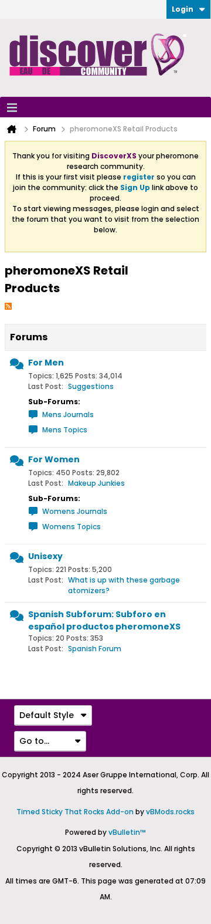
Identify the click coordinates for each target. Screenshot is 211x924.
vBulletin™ (127, 832)
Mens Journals (68, 414)
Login (182, 9)
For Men (46, 362)
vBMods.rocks (170, 812)
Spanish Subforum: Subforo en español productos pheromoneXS (104, 620)
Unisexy (45, 556)
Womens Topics (71, 527)
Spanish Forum (94, 649)
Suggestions (91, 386)
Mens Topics (64, 430)
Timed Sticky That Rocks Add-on (75, 812)
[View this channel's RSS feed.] (8, 305)
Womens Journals (74, 511)
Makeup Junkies (96, 483)
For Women (54, 459)
